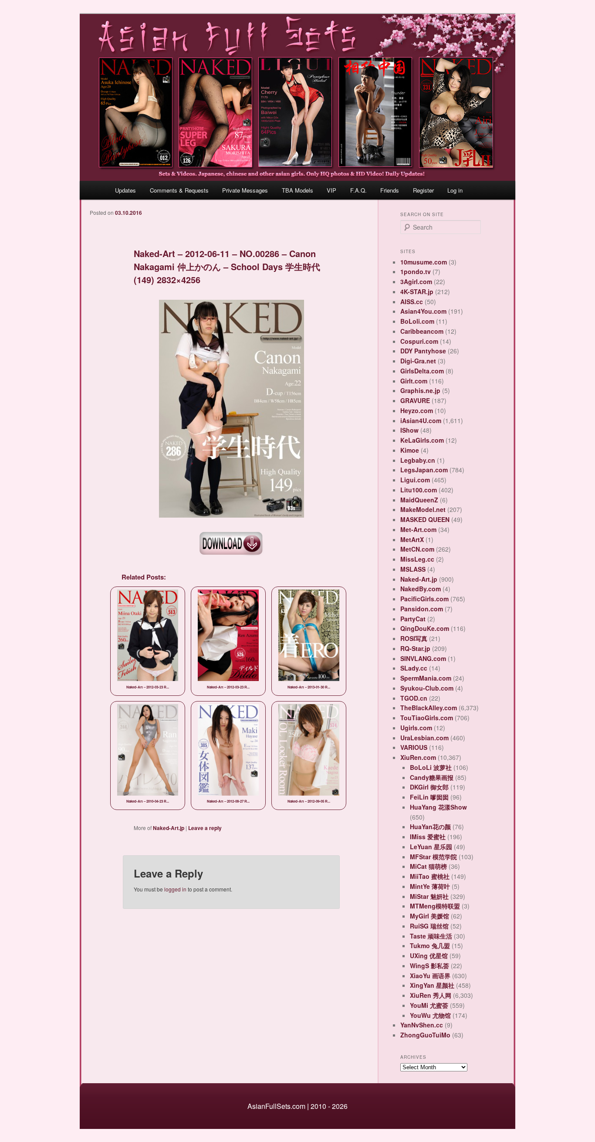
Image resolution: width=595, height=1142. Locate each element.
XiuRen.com (418, 757)
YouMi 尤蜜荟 (429, 1005)
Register (423, 190)
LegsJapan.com (424, 469)
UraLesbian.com (424, 737)
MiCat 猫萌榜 (428, 866)
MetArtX (412, 539)
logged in (175, 889)
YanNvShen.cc (421, 1024)
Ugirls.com (416, 727)
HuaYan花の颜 (430, 826)
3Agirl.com (416, 281)
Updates (125, 190)
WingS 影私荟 (429, 965)
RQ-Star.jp (415, 648)
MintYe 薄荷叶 (430, 886)
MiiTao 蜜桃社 (430, 876)
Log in (455, 190)
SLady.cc (413, 668)
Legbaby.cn (417, 460)
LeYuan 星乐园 (431, 846)
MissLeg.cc (417, 559)
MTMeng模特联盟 (435, 905)
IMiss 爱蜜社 (428, 836)
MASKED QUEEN (425, 519)
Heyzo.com (416, 410)
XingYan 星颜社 (432, 985)
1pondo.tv (415, 271)
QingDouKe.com (424, 628)
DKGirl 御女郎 (429, 787)
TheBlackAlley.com (428, 707)
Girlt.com (413, 380)
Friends (389, 190)
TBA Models (297, 190)
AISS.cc (411, 301)
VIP (331, 190)
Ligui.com (415, 479)
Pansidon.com (421, 608)
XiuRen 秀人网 (430, 995)
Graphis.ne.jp (420, 390)
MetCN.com (417, 549)
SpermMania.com (425, 678)
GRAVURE (415, 400)
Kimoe (409, 450)
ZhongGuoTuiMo (425, 1034)
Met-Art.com (418, 529)
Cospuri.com (419, 341)
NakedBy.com (420, 588)
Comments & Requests (179, 190)
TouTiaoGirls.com (426, 717)
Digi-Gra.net (418, 360)
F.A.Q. (358, 190)
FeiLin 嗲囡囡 (429, 797)
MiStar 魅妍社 (429, 896)
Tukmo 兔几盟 (430, 945)
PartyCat (413, 618)
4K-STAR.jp (416, 291)
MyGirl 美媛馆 (429, 916)
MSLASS (413, 569)
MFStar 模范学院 (433, 856)
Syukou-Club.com (426, 688)
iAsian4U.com (420, 420)
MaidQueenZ (419, 499)
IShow (409, 430)
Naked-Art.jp (168, 828)
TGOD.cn (413, 698)
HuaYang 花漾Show (438, 807)
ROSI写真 (413, 638)
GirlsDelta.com (422, 370)
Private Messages (245, 190)
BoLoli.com (417, 321)
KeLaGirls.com (422, 440)
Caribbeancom (421, 331)
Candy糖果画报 (431, 777)
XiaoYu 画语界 (430, 975)
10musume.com (423, 262)
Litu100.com (418, 489)
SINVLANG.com (423, 658)
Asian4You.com (423, 311)
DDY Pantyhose (423, 350)
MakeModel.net (423, 509)
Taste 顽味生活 (431, 936)
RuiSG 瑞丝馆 (429, 926)
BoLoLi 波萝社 (431, 767)
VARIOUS (413, 747)
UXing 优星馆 (429, 955)
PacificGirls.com (424, 598)
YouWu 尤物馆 (430, 1015)
